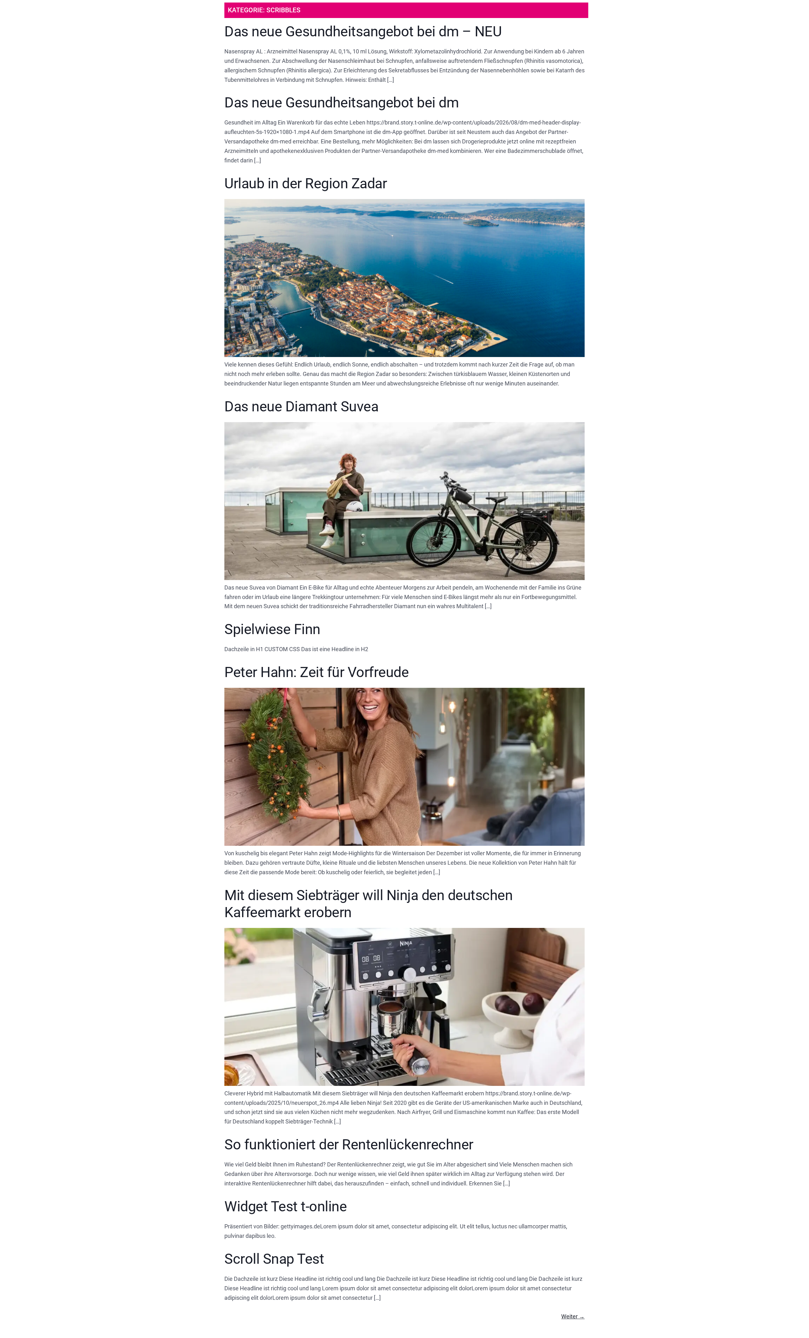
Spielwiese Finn (272, 629)
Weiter (573, 1316)
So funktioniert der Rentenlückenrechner (348, 1144)
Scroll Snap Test (274, 1258)
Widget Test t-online (285, 1206)
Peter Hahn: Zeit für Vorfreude (316, 672)
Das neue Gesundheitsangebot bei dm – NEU (363, 31)
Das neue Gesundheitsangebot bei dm (341, 102)
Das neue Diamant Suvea (301, 406)
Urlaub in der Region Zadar (305, 183)
